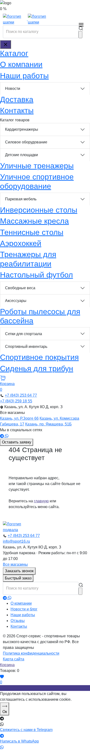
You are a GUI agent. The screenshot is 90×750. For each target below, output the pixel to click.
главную (41, 501)
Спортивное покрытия (39, 357)
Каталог (14, 53)
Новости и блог (24, 609)
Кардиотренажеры (21, 129)
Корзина (7, 665)
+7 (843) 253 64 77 (21, 395)
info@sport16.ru (16, 541)
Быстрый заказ (18, 578)
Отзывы (18, 621)
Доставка (16, 99)
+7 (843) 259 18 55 (16, 401)
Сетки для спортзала (23, 334)
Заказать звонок (19, 571)
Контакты (17, 110)
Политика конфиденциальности (31, 653)
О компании (21, 64)
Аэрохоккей (20, 243)
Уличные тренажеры (37, 165)
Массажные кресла (34, 221)
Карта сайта (13, 659)
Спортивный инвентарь (26, 346)
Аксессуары (15, 301)
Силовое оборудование (26, 142)
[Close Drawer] (5, 44)
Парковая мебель (20, 199)
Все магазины (15, 564)
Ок (4, 712)
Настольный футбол (36, 274)
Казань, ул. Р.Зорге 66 (19, 418)
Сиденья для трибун (36, 368)
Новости (12, 88)
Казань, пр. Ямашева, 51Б (48, 424)
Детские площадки (21, 155)
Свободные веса (20, 288)
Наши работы (24, 75)
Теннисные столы (31, 232)
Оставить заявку (16, 442)
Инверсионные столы (38, 210)
